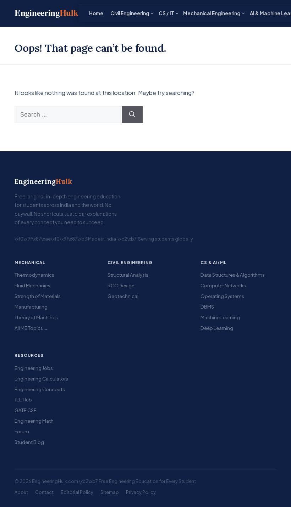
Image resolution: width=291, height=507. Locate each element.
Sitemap (109, 492)
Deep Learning (217, 328)
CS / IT (166, 13)
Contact (44, 492)
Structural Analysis (128, 275)
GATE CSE (26, 410)
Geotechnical (123, 296)
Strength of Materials (38, 296)
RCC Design (121, 285)
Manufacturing (31, 307)
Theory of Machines (36, 317)
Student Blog (29, 442)
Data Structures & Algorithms (233, 275)
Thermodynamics (34, 275)
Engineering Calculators (41, 379)
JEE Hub (23, 399)
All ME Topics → (31, 328)
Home (96, 13)
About (21, 492)
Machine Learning (220, 317)
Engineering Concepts (40, 389)
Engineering (43, 181)
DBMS (207, 307)
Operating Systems (222, 296)
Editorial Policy (77, 492)
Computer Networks (223, 285)
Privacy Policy (141, 492)
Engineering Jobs (34, 368)
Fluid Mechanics (32, 285)
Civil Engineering (129, 13)
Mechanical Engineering (212, 13)
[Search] (132, 114)
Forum (22, 431)
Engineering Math (34, 421)
